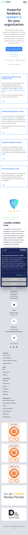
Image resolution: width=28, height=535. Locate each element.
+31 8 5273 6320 (14, 329)
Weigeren (14, 284)
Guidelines (5, 374)
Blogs (4, 369)
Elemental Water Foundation (9, 403)
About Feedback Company (9, 400)
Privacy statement (7, 411)
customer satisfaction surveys (16, 90)
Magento (5, 386)
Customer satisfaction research (10, 360)
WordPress (5, 380)
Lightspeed (5, 394)
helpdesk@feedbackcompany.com (14, 331)
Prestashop (5, 391)
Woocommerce (6, 383)
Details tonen (19, 275)
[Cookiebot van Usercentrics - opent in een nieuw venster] (20, 250)
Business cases (6, 372)
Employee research (7, 363)
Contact (14, 54)
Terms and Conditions (8, 408)
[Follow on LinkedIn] (13, 347)
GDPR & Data (6, 414)
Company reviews (7, 358)
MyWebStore (6, 389)
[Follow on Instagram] (16, 347)
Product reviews (6, 355)
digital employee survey (10, 118)
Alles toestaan (14, 279)
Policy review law (6, 417)
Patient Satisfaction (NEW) (14, 49)
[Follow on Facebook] (10, 347)
